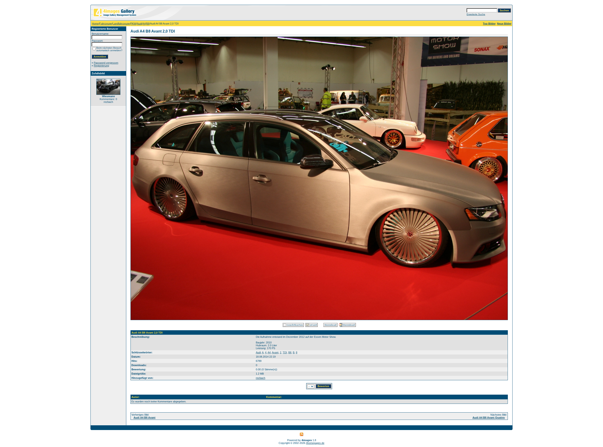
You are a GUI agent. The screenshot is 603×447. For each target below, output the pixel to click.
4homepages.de (315, 443)
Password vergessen (106, 62)
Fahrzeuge (105, 23)
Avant (275, 352)
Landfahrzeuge (121, 23)
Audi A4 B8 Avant (144, 417)
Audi (139, 23)
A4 (144, 23)
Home (95, 23)
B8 (147, 23)
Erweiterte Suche (476, 14)
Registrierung (101, 65)
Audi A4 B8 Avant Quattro (489, 417)
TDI (285, 352)
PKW (133, 23)
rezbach (260, 377)
